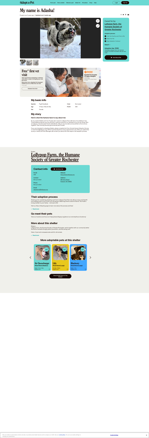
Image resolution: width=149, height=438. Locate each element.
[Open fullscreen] (98, 26)
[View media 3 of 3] (36, 62)
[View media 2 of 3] (29, 62)
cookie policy (62, 435)
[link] (69, 2)
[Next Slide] (98, 38)
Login (116, 2)
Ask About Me (117, 57)
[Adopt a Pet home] (27, 2)
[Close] (146, 435)
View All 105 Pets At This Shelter (60, 276)
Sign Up (125, 2)
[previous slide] (30, 257)
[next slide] (90, 257)
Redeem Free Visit (32, 88)
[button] (42, 257)
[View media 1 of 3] (23, 62)
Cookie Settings (114, 435)
